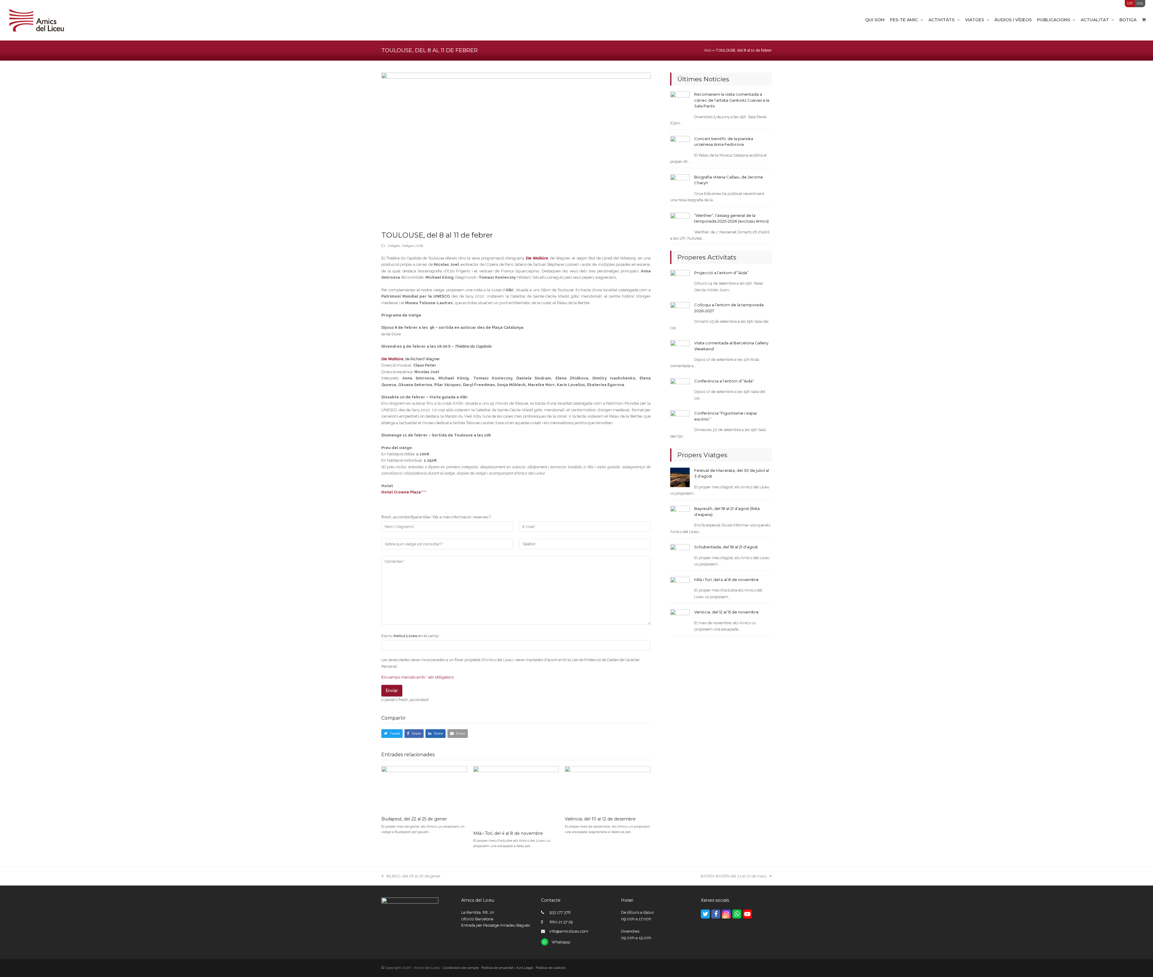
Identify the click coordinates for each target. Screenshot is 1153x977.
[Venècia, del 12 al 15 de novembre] (680, 618)
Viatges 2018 (412, 246)
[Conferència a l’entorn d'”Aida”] (680, 387)
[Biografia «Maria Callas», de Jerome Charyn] (680, 183)
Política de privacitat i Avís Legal (507, 968)
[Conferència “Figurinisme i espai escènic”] (680, 420)
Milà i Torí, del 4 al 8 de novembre (508, 833)
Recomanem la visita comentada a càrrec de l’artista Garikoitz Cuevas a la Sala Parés (731, 100)
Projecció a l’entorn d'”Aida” (721, 272)
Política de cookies (550, 968)
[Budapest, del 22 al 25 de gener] (424, 788)
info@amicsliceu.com (568, 931)
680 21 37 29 (561, 922)
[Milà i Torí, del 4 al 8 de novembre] (516, 795)
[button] (392, 733)
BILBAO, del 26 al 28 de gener (413, 876)
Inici (707, 50)
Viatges (394, 246)
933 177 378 (560, 912)
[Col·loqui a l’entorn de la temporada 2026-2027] (680, 311)
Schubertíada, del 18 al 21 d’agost (726, 546)
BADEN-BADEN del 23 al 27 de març (734, 876)
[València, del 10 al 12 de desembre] (608, 788)
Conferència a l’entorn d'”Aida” (724, 381)
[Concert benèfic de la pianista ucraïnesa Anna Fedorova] (680, 145)
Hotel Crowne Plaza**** (404, 492)
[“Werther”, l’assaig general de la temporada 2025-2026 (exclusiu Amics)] (680, 222)
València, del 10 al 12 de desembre (600, 819)
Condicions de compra (461, 968)
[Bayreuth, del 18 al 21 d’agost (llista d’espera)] (680, 515)
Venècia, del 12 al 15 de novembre (726, 612)
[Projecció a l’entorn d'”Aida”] (680, 279)
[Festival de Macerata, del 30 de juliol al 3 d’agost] (680, 477)
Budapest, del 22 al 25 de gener (414, 819)
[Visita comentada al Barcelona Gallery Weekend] (680, 349)
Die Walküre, (392, 359)
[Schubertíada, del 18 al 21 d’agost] (680, 553)
